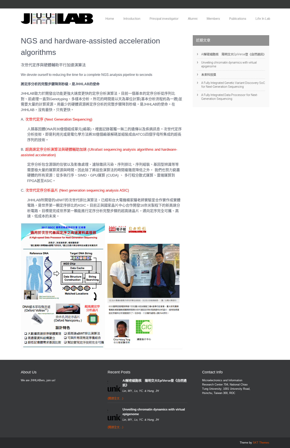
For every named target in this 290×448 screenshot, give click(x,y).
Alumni (192, 19)
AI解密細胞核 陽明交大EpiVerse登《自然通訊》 (233, 54)
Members (213, 19)
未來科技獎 (208, 74)
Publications (237, 19)
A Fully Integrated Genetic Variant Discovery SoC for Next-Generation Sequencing (233, 84)
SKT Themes (261, 442)
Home (110, 19)
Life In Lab (263, 19)
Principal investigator (164, 19)
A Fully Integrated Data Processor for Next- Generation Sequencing (229, 96)
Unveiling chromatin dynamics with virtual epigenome (229, 64)
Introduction (131, 19)
